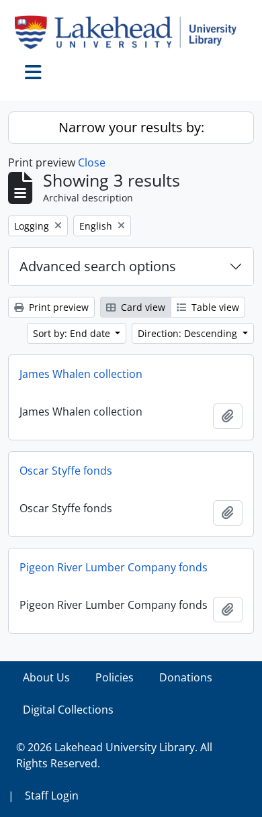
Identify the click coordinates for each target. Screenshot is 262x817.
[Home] (131, 32)
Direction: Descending (189, 333)
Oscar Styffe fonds (65, 470)
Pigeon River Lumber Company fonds (113, 567)
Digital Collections (68, 709)
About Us (46, 677)
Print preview (57, 307)
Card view (141, 307)
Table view (214, 307)
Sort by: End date (73, 333)
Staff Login (52, 795)
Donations (185, 677)
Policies (114, 677)
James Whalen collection (80, 374)
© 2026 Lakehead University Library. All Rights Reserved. (114, 755)
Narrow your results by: (131, 127)
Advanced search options (97, 266)
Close (91, 162)
